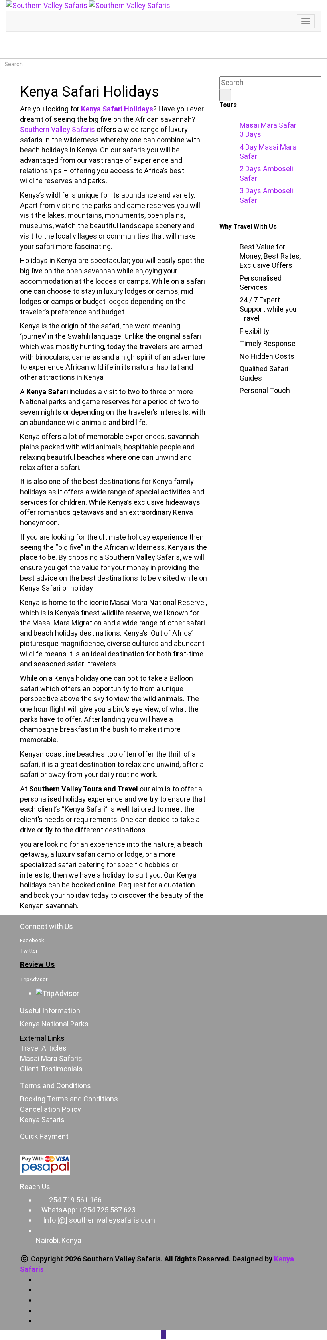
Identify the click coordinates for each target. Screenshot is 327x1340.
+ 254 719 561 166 (72, 1200)
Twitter (28, 951)
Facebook (32, 940)
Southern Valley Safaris (57, 129)
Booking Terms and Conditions (69, 1099)
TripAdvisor (33, 979)
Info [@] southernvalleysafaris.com (99, 1220)
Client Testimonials (51, 1069)
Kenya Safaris (42, 1119)
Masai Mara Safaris (51, 1058)
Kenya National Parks (54, 1024)
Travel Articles (43, 1048)
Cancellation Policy (50, 1109)
